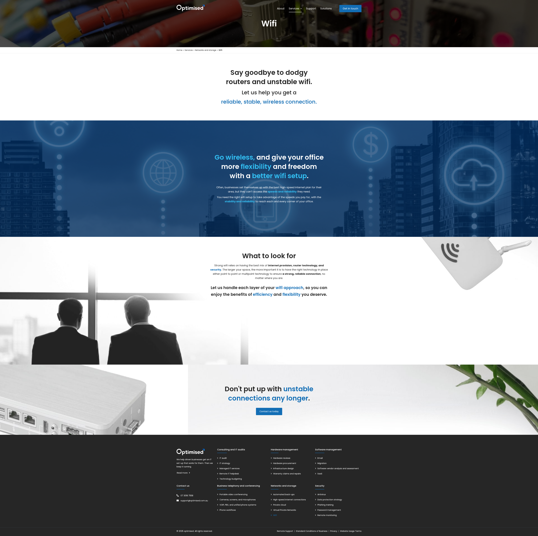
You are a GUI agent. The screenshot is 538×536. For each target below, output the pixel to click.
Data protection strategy (329, 499)
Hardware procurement (284, 463)
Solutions (326, 8)
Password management (329, 510)
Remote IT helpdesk (229, 473)
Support (311, 8)
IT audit (223, 458)
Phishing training (325, 504)
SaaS (319, 473)
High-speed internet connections (289, 499)
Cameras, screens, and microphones (238, 499)
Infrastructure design (283, 468)
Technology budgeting (231, 478)
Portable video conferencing (233, 494)
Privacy (333, 531)
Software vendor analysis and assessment (338, 468)
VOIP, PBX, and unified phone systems (238, 504)
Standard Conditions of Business (311, 531)
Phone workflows (228, 510)
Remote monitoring (327, 515)
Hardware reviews (281, 458)
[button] (350, 8)
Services (294, 8)
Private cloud (279, 504)
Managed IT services (230, 468)
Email (320, 458)
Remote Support (285, 531)
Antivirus (321, 494)
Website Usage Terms (350, 531)
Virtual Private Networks (284, 510)
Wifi (275, 515)
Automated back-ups (283, 494)
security (215, 269)
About (281, 8)
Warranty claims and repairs (287, 473)
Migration (322, 463)
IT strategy (225, 463)
